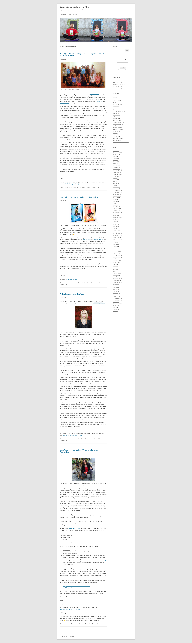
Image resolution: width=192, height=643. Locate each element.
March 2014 (115, 250)
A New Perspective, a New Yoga (72, 294)
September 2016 (117, 196)
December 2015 (116, 212)
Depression (116, 106)
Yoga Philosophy (86, 623)
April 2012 (115, 291)
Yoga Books (116, 136)
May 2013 (115, 268)
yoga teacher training (94, 94)
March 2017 (115, 185)
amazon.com (70, 264)
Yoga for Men (99, 101)
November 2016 (116, 192)
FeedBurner (125, 69)
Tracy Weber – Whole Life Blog (74, 7)
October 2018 (116, 151)
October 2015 (116, 215)
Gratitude (115, 113)
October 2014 (116, 237)
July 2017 (115, 178)
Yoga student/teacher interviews (120, 142)
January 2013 (116, 275)
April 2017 (115, 183)
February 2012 (116, 295)
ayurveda (115, 99)
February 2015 (116, 230)
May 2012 (115, 289)
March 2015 (115, 228)
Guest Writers (78, 438)
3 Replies (62, 455)
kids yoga (115, 117)
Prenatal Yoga (116, 120)
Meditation (88, 282)
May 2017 (115, 181)
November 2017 (116, 170)
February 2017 (116, 187)
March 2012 (115, 293)
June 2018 (115, 158)
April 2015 (115, 226)
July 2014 (115, 242)
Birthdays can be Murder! (119, 84)
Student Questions (117, 122)
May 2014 (115, 246)
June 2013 (115, 266)
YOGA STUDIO (63, 14)
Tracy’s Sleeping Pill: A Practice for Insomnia (73, 587)
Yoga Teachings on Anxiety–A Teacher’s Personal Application (79, 451)
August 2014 (116, 241)
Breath (76, 282)
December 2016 (116, 190)
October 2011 (116, 302)
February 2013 (116, 273)
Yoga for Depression (98, 239)
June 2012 (115, 287)
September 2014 (117, 239)
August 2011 (116, 305)
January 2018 (116, 167)
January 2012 (116, 296)
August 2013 (116, 262)
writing (114, 135)
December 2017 (116, 169)
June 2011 (115, 309)
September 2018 (117, 152)
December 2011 (116, 298)
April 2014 (115, 248)
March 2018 (115, 163)
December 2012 (116, 277)
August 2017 (116, 176)
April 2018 (115, 161)
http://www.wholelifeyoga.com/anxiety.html (70, 609)
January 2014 (116, 253)
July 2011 (115, 307)
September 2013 (117, 260)
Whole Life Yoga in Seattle (71, 279)
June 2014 (115, 244)
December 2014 (116, 233)
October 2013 (116, 259)
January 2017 (116, 188)
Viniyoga (88, 187)
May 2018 (115, 160)
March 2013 (115, 271)
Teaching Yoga (82, 187)
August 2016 (116, 197)
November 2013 (116, 257)
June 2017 (115, 179)
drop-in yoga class (64, 103)
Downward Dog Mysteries (119, 111)
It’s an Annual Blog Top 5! (118, 88)
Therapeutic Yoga (95, 282)
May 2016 (115, 203)
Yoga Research (116, 140)
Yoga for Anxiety (87, 239)
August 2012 (116, 284)
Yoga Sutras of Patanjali (74, 528)
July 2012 (115, 286)
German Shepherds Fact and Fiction (121, 81)
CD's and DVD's (81, 282)
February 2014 (116, 251)
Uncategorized (116, 131)
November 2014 (116, 235)
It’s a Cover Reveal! (117, 86)
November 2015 (116, 214)
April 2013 (115, 269)
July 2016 (115, 199)
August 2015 (116, 219)
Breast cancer (116, 100)
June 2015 (115, 223)
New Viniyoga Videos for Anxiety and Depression (79, 197)
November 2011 (116, 300)
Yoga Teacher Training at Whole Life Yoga (72, 184)
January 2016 (116, 210)
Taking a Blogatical (117, 82)
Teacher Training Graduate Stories (121, 126)
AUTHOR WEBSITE (73, 14)
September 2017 (117, 174)
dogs (76, 623)
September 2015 (117, 217)
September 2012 (117, 282)
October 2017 (116, 172)
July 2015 (115, 221)
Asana (72, 282)
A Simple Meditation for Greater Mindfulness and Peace (76, 586)
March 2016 (115, 206)
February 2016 (116, 208)
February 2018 (116, 165)
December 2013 (116, 255)
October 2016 (116, 194)
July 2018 (115, 156)
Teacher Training (75, 187)
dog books (115, 108)
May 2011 (115, 311)
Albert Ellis (104, 561)
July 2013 (115, 264)
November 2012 (116, 278)
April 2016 (115, 205)
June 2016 (115, 201)
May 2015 (115, 224)
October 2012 (116, 280)
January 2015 (116, 232)
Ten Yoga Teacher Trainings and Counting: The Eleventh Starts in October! (82, 54)
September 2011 (117, 303)
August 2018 (116, 154)
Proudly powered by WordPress (67, 636)
